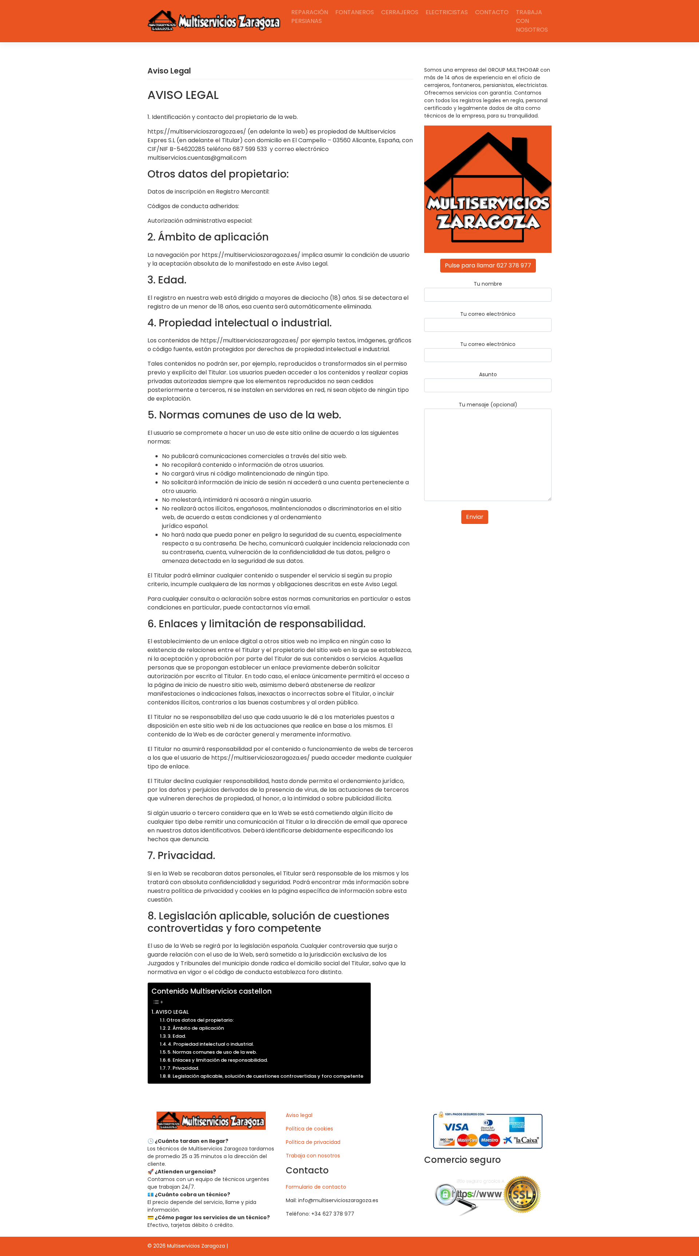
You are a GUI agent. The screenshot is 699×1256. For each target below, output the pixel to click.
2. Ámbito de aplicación (195, 1028)
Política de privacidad (313, 1142)
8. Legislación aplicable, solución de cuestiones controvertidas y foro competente (265, 1076)
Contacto (492, 12)
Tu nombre (488, 283)
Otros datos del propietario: (200, 1020)
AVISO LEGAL (172, 1011)
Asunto (488, 374)
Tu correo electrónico (488, 314)
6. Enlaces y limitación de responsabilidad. (217, 1060)
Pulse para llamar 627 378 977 (488, 265)
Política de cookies (309, 1128)
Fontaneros (354, 12)
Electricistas (447, 12)
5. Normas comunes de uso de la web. (212, 1052)
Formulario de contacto (316, 1187)
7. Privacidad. (183, 1068)
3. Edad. (176, 1036)
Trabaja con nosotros (532, 21)
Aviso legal (299, 1115)
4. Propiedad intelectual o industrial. (211, 1044)
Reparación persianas (309, 16)
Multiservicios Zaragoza (196, 1246)
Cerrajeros (399, 12)
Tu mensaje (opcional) (488, 404)
